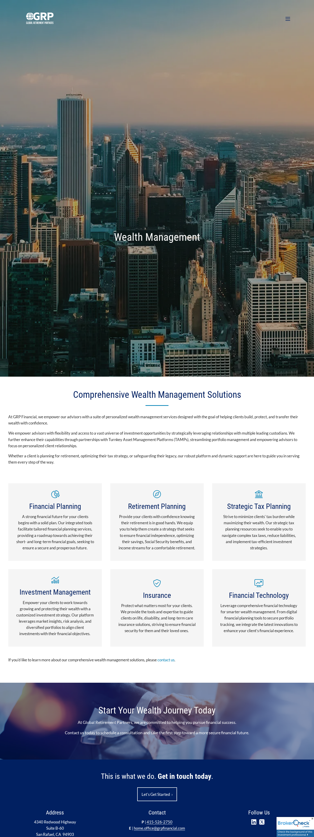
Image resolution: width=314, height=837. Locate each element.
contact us (165, 659)
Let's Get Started (157, 794)
